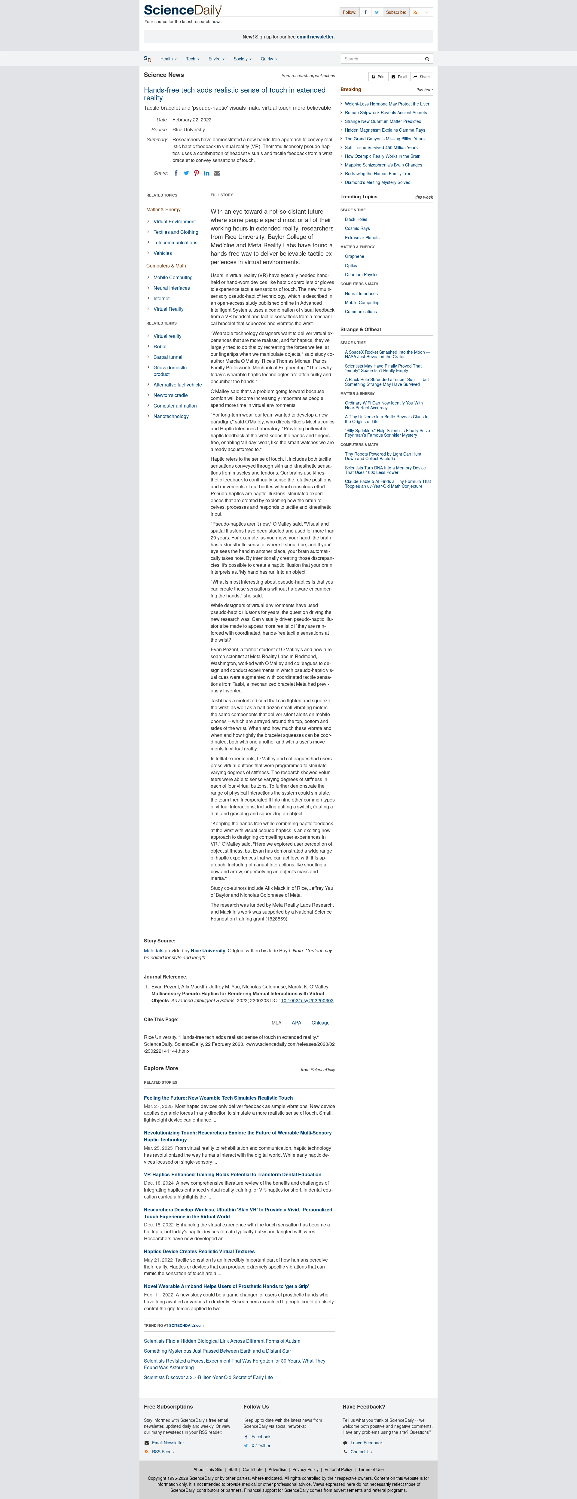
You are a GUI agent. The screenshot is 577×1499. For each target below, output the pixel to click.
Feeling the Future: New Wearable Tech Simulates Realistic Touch (218, 1097)
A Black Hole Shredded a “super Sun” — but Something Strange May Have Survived (387, 381)
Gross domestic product (170, 371)
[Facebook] (176, 173)
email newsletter (315, 36)
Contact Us (361, 1452)
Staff (232, 1469)
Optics (351, 265)
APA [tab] (296, 1022)
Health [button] (167, 59)
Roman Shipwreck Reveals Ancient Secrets (386, 112)
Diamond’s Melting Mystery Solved (378, 182)
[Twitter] (186, 173)
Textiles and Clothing (176, 231)
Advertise (277, 1469)
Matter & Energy (163, 209)
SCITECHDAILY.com (186, 1325)
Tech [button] (191, 59)
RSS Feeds (163, 1452)
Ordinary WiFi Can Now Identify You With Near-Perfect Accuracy (384, 405)
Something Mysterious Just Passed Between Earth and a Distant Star (217, 1350)
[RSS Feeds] (415, 12)
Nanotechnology (171, 416)
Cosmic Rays (357, 228)
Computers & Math (166, 265)
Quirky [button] (267, 59)
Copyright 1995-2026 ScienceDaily (181, 1478)
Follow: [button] (349, 12)
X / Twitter (261, 1446)
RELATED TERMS (161, 323)
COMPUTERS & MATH (359, 283)
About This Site (208, 1469)
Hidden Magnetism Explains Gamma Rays (385, 130)
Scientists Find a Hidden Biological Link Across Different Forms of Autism (222, 1340)
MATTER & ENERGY (357, 246)
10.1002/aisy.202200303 (307, 1000)
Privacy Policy (305, 1469)
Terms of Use (371, 1469)
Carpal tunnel (168, 356)
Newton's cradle (171, 395)
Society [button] (241, 59)
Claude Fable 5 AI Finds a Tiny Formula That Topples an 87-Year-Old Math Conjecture (388, 483)
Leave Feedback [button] (367, 1442)
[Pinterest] (196, 173)
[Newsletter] (427, 12)
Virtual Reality (169, 308)
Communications (361, 311)
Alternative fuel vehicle (178, 384)
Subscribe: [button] (396, 12)
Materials (153, 950)
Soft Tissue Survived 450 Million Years (381, 147)
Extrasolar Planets (362, 237)
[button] (378, 76)
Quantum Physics (361, 274)
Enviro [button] (215, 59)
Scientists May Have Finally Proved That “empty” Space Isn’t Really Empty (383, 368)
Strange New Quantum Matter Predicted (383, 121)
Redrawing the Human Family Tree (378, 173)
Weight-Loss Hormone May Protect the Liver (387, 104)
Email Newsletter (168, 1442)
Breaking (350, 89)
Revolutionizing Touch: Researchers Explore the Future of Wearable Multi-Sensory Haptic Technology (238, 1136)
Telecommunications (175, 242)
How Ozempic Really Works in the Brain (382, 156)
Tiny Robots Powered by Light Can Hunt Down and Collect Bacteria (383, 456)
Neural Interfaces (172, 287)
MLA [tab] (277, 1022)
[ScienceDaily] (183, 10)
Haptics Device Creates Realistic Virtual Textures (199, 1251)
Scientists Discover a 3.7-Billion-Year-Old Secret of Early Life (208, 1377)
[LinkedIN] (206, 173)
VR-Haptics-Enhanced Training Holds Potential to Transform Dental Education (233, 1174)
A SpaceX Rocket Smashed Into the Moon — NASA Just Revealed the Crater (387, 354)
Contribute (253, 1469)
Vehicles (163, 252)
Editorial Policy (338, 1469)
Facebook (261, 1436)
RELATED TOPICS (161, 195)
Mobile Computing (173, 277)
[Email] (217, 173)
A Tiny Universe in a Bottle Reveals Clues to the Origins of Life (387, 419)
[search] (427, 58)
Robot (160, 346)
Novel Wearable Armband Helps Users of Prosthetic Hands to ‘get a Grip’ (226, 1286)
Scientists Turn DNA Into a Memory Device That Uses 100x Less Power (385, 470)
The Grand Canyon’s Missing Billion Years (385, 139)
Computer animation (175, 405)
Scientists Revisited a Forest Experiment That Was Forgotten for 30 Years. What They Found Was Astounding (234, 1364)
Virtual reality (168, 335)
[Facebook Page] (365, 12)
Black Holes (356, 219)
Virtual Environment (175, 221)
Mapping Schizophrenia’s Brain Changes (383, 165)
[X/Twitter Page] (377, 12)
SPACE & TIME (353, 209)
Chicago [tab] (321, 1022)
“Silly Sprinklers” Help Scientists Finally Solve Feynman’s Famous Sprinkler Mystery (387, 432)
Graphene (354, 256)
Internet (161, 298)
